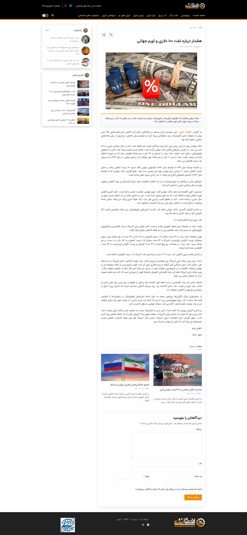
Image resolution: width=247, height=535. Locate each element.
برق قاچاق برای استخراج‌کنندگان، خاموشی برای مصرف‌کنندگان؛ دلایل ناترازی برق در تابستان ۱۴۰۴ (63, 50)
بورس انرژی (138, 15)
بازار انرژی (151, 15)
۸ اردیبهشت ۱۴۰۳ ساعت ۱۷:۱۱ (191, 46)
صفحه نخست (199, 15)
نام (200, 463)
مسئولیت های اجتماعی (88, 15)
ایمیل (146, 476)
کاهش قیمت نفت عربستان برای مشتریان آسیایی (63, 112)
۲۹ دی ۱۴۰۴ (195, 393)
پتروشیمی (185, 15)
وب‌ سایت (198, 476)
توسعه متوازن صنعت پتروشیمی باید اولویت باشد (61, 102)
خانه (200, 27)
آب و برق (162, 15)
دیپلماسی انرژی (108, 15)
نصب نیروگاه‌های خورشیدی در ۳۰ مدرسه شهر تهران (62, 93)
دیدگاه (198, 429)
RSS (126, 519)
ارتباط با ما (144, 519)
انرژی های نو (124, 15)
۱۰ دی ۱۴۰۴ (142, 388)
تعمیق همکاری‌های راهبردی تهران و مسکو (129, 384)
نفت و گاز (174, 15)
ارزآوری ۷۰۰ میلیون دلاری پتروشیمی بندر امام (61, 121)
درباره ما (134, 519)
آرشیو (47, 30)
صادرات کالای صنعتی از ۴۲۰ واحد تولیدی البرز (181, 389)
